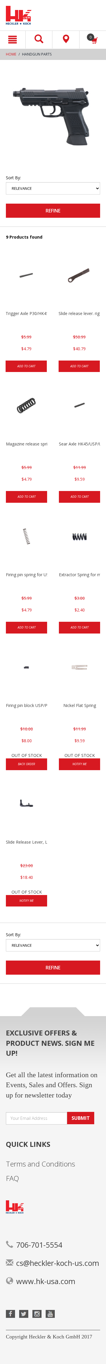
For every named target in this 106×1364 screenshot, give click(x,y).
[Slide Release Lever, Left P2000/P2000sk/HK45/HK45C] (26, 809)
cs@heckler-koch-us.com (57, 1263)
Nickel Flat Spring (79, 705)
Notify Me (79, 764)
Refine (53, 210)
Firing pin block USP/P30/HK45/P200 (26, 705)
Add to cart (26, 366)
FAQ (12, 1178)
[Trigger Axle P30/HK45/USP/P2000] (26, 281)
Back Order (26, 764)
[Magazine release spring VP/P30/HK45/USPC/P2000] (26, 411)
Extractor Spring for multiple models (79, 574)
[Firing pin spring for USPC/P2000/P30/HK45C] (26, 542)
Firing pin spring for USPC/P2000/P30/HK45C (26, 574)
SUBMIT (81, 1118)
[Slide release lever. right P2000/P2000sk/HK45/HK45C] (79, 281)
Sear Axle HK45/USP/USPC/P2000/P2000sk (79, 444)
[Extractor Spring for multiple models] (79, 542)
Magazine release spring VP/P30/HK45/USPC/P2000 (26, 444)
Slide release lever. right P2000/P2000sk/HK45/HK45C (79, 313)
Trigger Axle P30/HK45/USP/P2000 (26, 313)
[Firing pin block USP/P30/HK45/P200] (26, 673)
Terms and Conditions (40, 1164)
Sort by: (13, 177)
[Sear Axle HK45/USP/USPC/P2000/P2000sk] (79, 411)
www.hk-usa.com (45, 1281)
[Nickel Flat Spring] (79, 673)
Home (11, 54)
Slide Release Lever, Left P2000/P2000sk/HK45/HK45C (26, 842)
